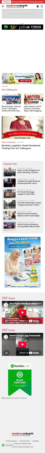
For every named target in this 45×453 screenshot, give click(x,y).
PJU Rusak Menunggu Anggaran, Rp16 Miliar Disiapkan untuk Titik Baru (27, 193)
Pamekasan (11, 142)
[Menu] (3, 6)
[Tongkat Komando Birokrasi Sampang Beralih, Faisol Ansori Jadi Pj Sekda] (10, 182)
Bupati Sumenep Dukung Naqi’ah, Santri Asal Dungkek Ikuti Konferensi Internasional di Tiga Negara (29, 214)
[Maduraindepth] (16, 6)
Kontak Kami (25, 441)
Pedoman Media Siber (23, 444)
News (4, 142)
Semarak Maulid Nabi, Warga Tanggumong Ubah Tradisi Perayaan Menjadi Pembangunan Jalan (29, 204)
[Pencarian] (41, 6)
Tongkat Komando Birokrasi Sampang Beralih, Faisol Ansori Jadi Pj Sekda (28, 182)
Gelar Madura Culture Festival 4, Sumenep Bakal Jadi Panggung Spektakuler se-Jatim (32, 108)
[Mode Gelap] (37, 6)
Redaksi (36, 441)
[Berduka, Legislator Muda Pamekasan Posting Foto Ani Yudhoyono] (22, 127)
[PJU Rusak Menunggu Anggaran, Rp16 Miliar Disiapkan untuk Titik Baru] (10, 193)
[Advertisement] (22, 50)
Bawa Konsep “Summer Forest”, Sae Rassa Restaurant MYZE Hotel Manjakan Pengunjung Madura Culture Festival (11, 108)
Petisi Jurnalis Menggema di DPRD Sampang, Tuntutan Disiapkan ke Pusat (28, 171)
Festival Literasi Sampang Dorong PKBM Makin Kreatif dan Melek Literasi (28, 225)
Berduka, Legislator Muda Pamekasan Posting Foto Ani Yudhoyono (21, 147)
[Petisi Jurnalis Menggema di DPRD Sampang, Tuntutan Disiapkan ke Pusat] (10, 172)
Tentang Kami (11, 441)
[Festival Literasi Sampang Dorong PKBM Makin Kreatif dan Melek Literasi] (10, 226)
